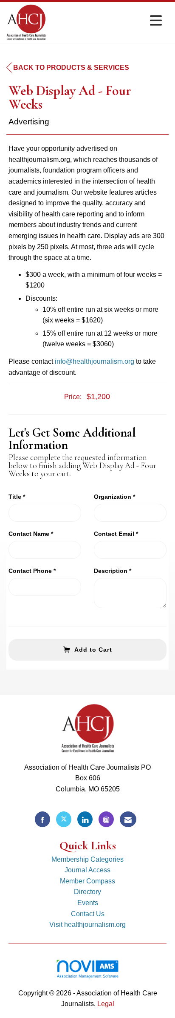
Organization (112, 496)
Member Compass (87, 881)
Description (110, 570)
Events (87, 902)
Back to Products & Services (71, 67)
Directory (87, 891)
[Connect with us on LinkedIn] (85, 819)
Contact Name (28, 533)
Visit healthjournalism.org (87, 924)
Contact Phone (30, 570)
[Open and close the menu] (106, 21)
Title (14, 496)
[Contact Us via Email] (128, 819)
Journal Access (87, 870)
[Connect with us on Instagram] (106, 819)
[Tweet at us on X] (63, 819)
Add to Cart (93, 649)
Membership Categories (87, 859)
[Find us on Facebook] (42, 819)
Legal (105, 1003)
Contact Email (114, 533)
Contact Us (87, 913)
